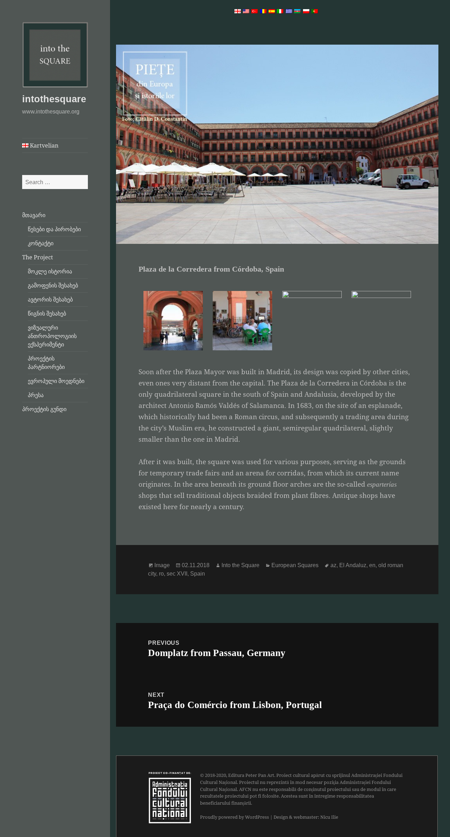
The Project (37, 257)
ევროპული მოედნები (56, 381)
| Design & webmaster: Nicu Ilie (304, 817)
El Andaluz (352, 565)
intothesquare (54, 99)
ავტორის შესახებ (50, 299)
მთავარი (33, 215)
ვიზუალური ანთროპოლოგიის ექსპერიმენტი (52, 336)
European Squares (295, 565)
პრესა (36, 395)
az (333, 565)
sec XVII (177, 574)
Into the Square (240, 565)
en (372, 565)
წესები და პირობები (54, 229)
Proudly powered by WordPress (234, 817)
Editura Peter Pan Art (251, 775)
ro (161, 574)
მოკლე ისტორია (50, 271)
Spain (197, 574)
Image (162, 565)
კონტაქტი (40, 243)
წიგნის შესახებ (47, 313)
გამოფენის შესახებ (53, 285)
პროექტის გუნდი (44, 409)
